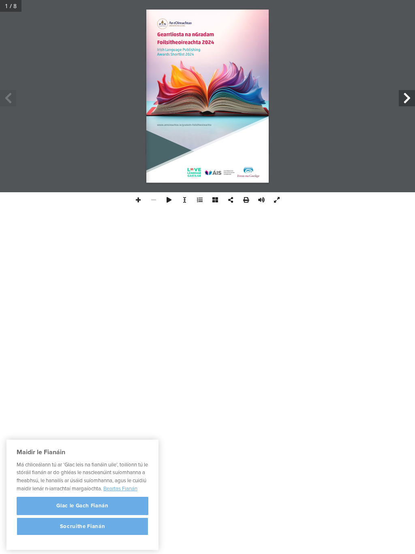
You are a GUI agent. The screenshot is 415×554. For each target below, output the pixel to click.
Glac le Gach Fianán (82, 505)
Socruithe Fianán (82, 526)
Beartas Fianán (120, 488)
